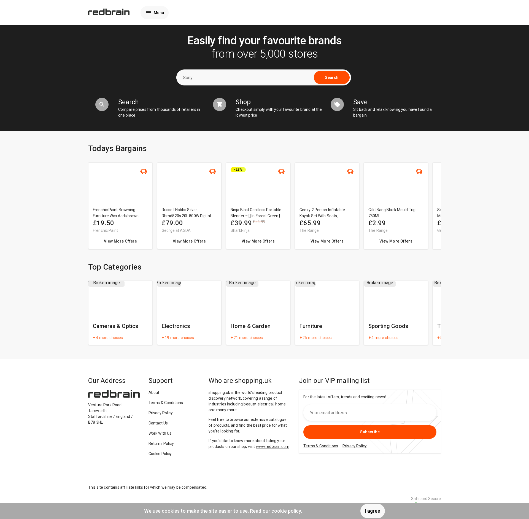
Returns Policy (161, 443)
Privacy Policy (161, 413)
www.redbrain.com (272, 446)
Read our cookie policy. (276, 511)
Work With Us (160, 433)
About (154, 392)
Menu (159, 12)
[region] (264, 208)
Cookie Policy (160, 453)
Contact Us (158, 423)
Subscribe (370, 432)
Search (331, 77)
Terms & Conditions (166, 402)
